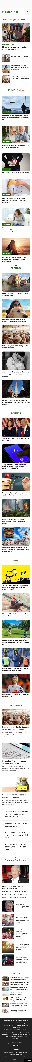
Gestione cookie (27, 1060)
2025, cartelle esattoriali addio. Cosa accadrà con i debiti (16, 846)
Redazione (14, 1057)
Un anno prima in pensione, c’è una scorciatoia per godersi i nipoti (16, 814)
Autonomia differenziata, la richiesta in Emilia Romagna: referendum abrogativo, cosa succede (16, 549)
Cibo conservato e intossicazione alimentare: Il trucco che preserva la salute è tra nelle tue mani (14, 230)
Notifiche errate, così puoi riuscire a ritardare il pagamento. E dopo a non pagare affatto (14, 200)
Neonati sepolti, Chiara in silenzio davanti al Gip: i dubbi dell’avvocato (20, 67)
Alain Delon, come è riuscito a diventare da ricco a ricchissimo (22, 906)
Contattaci (16, 1045)
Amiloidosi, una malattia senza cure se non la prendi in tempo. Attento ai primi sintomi (18, 1005)
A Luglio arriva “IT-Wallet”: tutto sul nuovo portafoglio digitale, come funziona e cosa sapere (14, 467)
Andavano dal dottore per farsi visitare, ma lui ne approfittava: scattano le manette (15, 374)
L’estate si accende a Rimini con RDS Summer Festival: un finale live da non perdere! (22, 933)
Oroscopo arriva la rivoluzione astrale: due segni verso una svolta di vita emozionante (15, 259)
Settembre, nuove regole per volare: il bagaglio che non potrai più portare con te (15, 117)
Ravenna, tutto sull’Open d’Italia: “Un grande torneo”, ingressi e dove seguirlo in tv (15, 642)
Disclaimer (16, 1059)
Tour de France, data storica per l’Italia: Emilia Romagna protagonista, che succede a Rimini (15, 588)
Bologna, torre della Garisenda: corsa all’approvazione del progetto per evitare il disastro (16, 402)
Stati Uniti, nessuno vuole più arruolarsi (15, 173)
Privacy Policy (22, 1057)
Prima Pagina (6, 112)
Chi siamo (7, 1057)
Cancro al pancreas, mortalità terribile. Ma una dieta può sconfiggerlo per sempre (18, 999)
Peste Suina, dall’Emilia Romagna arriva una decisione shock (20, 78)
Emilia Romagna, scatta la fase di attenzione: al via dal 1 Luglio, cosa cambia (13, 521)
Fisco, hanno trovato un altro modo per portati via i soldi (16, 835)
